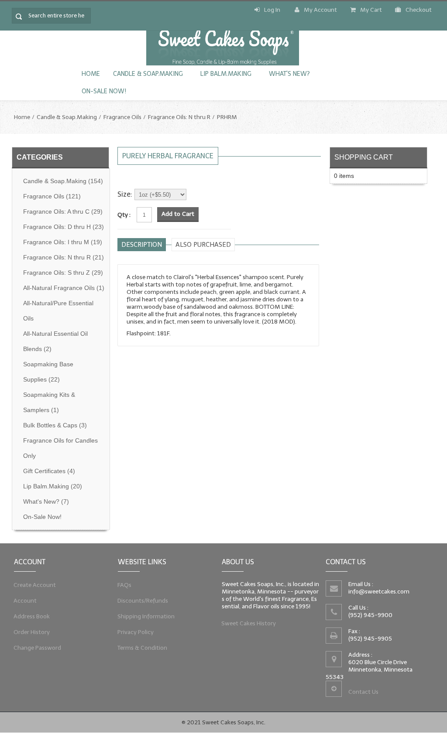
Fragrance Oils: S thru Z (63, 272)
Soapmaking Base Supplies (48, 372)
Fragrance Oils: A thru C (63, 211)
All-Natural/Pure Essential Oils (58, 311)
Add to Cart (178, 214)
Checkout (419, 10)
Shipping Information (146, 616)
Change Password (37, 647)
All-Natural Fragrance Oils (63, 288)
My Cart (371, 10)
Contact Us (363, 692)
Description (141, 245)
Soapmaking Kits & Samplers (49, 402)
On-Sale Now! (104, 91)
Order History (32, 632)
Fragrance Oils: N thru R (179, 117)
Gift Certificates (49, 471)
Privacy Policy (136, 632)
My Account (320, 10)
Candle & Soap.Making (148, 74)
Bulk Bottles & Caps (55, 425)
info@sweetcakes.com (378, 591)
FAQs (124, 585)
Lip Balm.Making (225, 74)
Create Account (35, 585)
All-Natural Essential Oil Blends (55, 341)
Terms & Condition (142, 647)
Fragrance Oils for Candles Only (60, 448)
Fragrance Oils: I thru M (62, 242)
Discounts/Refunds (143, 600)
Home (91, 74)
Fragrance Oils (122, 117)
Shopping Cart (363, 157)
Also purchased (203, 245)
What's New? (289, 74)
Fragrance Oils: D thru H (63, 227)
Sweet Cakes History (249, 623)
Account (25, 600)
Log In (272, 10)
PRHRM (227, 117)
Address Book (32, 616)
